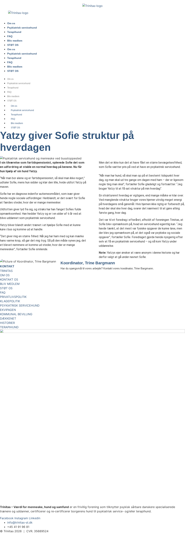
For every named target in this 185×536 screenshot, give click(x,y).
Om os (11, 23)
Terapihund (14, 32)
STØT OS (12, 45)
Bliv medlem (14, 40)
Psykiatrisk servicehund (22, 27)
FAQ (9, 36)
